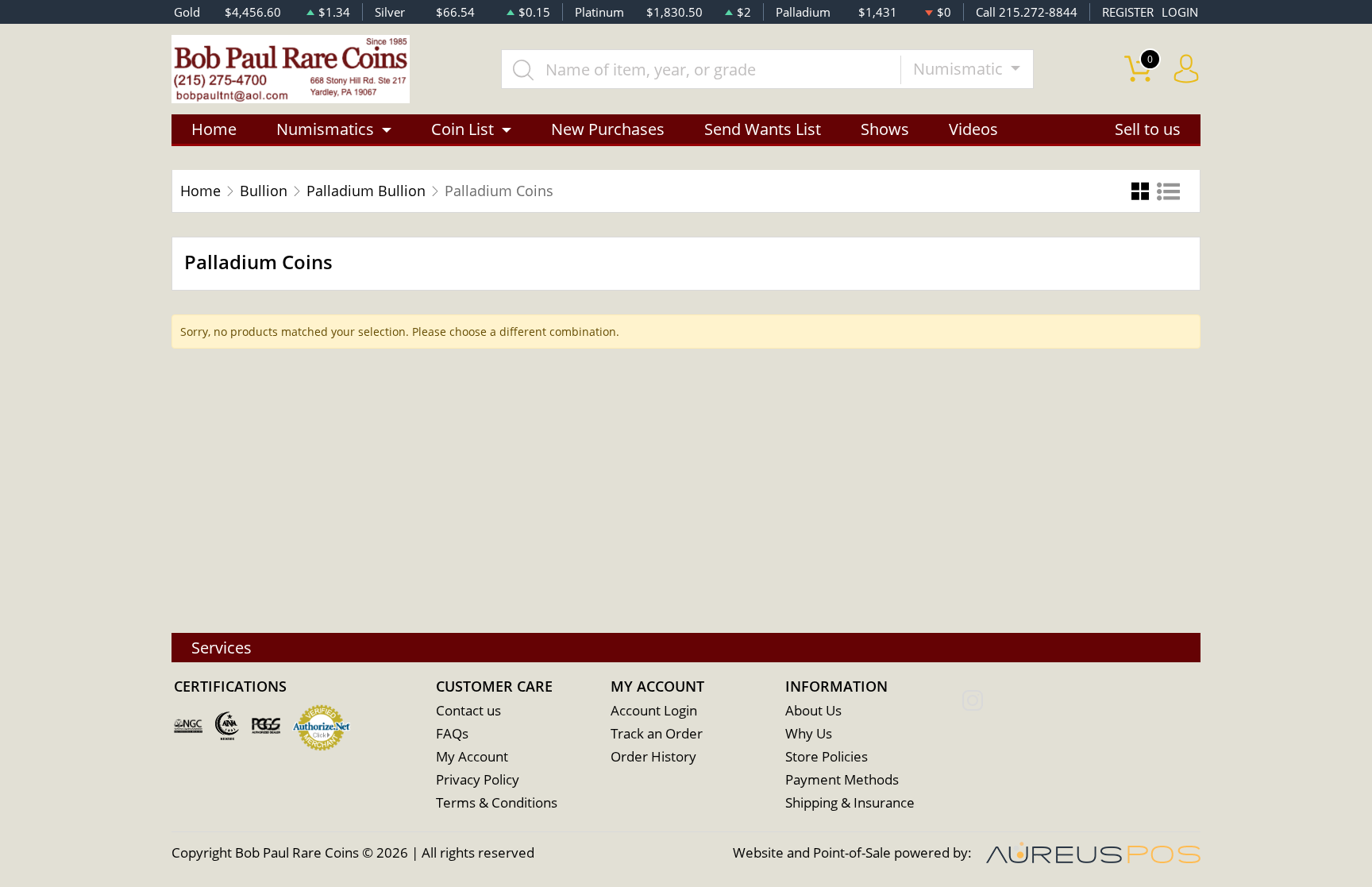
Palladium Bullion (366, 190)
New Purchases (608, 129)
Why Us (808, 733)
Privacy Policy (477, 779)
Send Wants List (762, 129)
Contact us (468, 710)
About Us (813, 710)
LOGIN (1180, 12)
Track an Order (657, 733)
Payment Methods (842, 779)
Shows (885, 129)
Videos (973, 129)
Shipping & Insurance (850, 802)
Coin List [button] (462, 129)
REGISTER (1128, 12)
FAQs (452, 733)
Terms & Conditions (496, 802)
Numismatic (960, 68)
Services (221, 647)
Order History (653, 756)
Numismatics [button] (325, 129)
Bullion (263, 190)
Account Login (654, 710)
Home (214, 129)
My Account (472, 756)
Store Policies (826, 756)
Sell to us (1148, 129)
